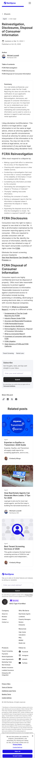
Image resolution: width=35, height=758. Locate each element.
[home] (10, 3)
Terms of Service (7, 687)
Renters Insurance (7, 667)
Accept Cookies (17, 756)
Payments (5, 654)
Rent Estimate (6, 665)
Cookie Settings (7, 698)
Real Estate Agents (24, 614)
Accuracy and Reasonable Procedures (18, 321)
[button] (29, 3)
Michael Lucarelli (13, 55)
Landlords (22, 616)
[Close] (33, 736)
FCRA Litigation (10, 341)
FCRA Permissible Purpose (14, 324)
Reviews (4, 616)
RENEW (21, 640)
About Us (5, 614)
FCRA (17, 248)
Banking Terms (6, 694)
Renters (21, 622)
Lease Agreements (8, 659)
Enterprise (22, 625)
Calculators (22, 635)
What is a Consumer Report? (15, 334)
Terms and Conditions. (9, 386)
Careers (4, 619)
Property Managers (25, 619)
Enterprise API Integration (6, 674)
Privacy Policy (6, 684)
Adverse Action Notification (14, 326)
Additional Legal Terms (9, 691)
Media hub (22, 643)
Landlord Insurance (8, 670)
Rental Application (7, 656)
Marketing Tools (7, 662)
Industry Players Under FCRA (15, 318)
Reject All (17, 751)
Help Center (22, 632)
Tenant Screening (7, 651)
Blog (20, 637)
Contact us (5, 622)
